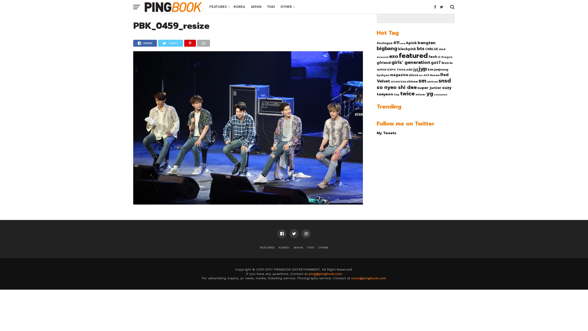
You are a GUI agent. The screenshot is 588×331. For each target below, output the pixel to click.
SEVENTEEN (398, 81)
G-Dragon (445, 57)
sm (422, 81)
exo (393, 56)
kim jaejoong (438, 69)
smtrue (432, 82)
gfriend (384, 63)
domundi (382, 57)
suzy (447, 88)
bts (420, 48)
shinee (412, 81)
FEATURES (218, 6)
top (396, 94)
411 (396, 43)
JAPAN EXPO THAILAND (395, 70)
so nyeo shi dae (397, 87)
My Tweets (386, 133)
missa (413, 75)
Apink (411, 43)
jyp (423, 69)
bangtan (426, 43)
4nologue (385, 43)
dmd (442, 49)
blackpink (407, 48)
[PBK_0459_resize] (248, 202)
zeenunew (440, 94)
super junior (429, 88)
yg (429, 93)
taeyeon (385, 94)
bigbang (387, 48)
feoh (433, 56)
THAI (271, 6)
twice (407, 93)
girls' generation (410, 62)
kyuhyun (383, 75)
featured (413, 56)
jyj (415, 69)
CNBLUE (431, 49)
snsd (444, 81)
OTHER (286, 6)
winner (421, 94)
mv (421, 75)
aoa (402, 43)
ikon (445, 62)
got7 (436, 63)
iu (450, 62)
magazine (399, 75)
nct (426, 75)
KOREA (239, 6)
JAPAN (256, 6)
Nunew (435, 75)
